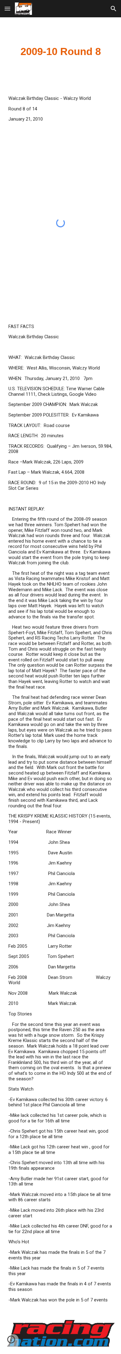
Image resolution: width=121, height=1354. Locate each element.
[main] (60, 51)
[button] (7, 8)
